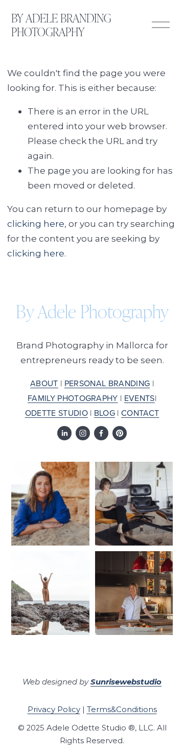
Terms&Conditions (122, 709)
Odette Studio (56, 413)
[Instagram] (83, 433)
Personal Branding (107, 383)
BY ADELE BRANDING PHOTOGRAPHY (61, 24)
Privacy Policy (54, 709)
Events (139, 398)
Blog (104, 413)
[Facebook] (101, 433)
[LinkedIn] (64, 433)
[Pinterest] (119, 433)
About (44, 383)
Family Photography (73, 398)
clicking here (35, 223)
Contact (140, 413)
